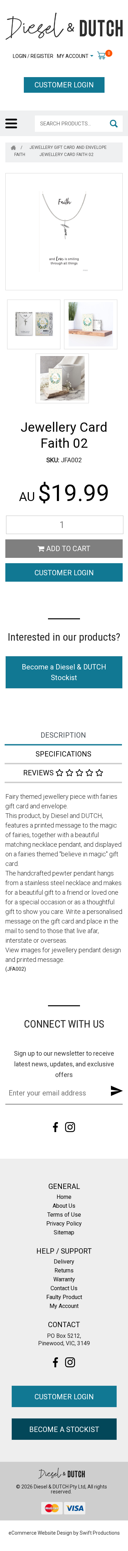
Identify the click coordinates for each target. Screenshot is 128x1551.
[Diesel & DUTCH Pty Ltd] (64, 25)
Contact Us (64, 1288)
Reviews (39, 773)
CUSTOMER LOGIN (64, 85)
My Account (73, 56)
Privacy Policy (64, 1223)
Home (64, 1197)
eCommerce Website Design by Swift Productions (64, 1533)
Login (19, 56)
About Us (64, 1205)
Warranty (64, 1279)
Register (42, 56)
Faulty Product (64, 1297)
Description (63, 735)
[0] (101, 55)
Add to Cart (67, 548)
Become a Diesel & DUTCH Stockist (64, 672)
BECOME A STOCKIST (64, 1429)
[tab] (64, 735)
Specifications (63, 754)
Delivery (64, 1261)
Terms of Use (64, 1214)
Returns (64, 1270)
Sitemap (64, 1232)
